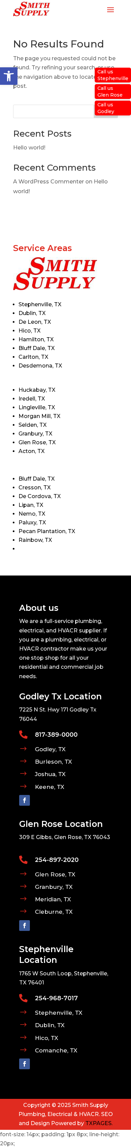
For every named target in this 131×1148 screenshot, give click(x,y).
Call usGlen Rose (110, 91)
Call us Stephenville (112, 75)
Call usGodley (105, 108)
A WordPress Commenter (48, 181)
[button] (8, 76)
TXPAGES (98, 1123)
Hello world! (29, 147)
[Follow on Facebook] (24, 800)
